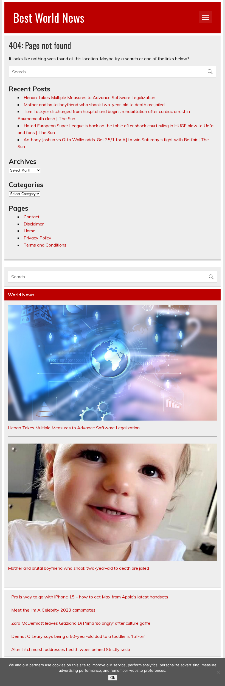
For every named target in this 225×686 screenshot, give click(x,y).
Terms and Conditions (45, 245)
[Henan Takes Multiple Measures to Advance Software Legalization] (112, 419)
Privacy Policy (37, 238)
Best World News (48, 17)
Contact (32, 216)
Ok (112, 678)
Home (29, 230)
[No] (218, 672)
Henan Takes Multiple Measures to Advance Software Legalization (89, 97)
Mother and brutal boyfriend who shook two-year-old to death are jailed (94, 104)
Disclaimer (34, 224)
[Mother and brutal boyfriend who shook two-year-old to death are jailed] (112, 559)
